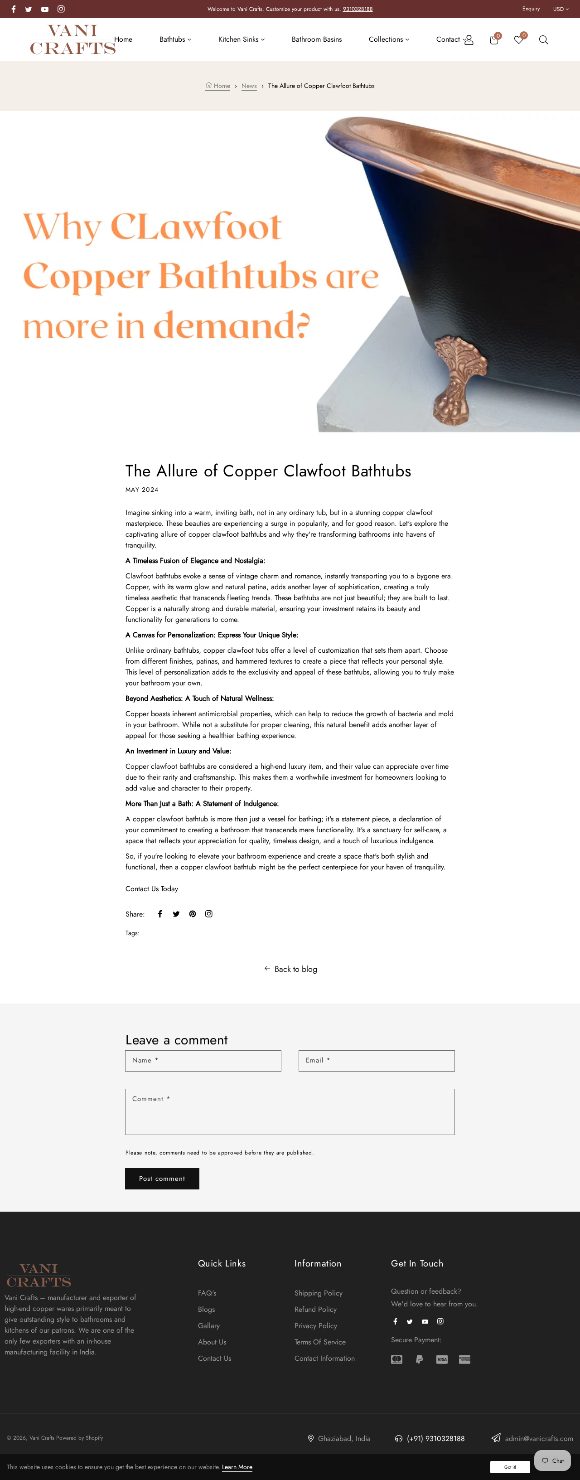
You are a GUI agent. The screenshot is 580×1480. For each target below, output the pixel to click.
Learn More (237, 1466)
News (249, 85)
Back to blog (296, 969)
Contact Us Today (152, 888)
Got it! (510, 1467)
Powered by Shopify (79, 1438)
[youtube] (45, 8)
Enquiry (531, 9)
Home (221, 85)
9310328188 (358, 9)
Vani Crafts (41, 1438)
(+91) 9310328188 (435, 1438)
